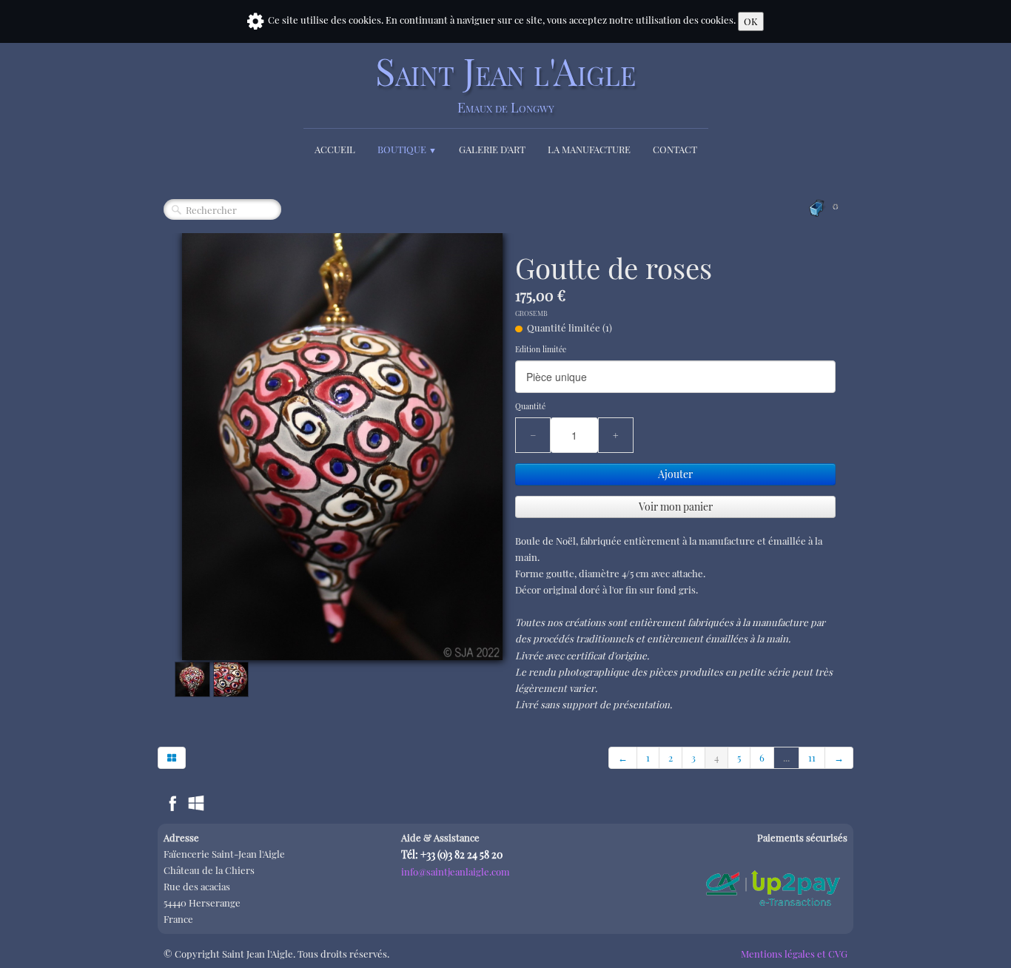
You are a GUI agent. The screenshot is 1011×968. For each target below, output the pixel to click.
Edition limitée (540, 349)
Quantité (530, 406)
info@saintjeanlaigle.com (455, 871)
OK (751, 21)
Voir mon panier (676, 507)
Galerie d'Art (492, 149)
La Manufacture (589, 149)
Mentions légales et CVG (794, 953)
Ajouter (675, 474)
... (786, 757)
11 (812, 757)
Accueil (335, 149)
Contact (675, 149)
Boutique (407, 149)
